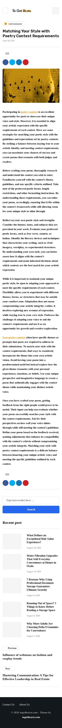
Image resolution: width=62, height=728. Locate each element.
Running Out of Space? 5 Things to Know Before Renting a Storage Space (41, 607)
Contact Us (8, 704)
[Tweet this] (12, 62)
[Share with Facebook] (5, 62)
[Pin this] (26, 62)
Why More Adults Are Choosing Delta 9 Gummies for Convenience (42, 627)
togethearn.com (31, 717)
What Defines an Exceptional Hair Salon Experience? (40, 539)
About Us (24, 704)
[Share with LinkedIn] (19, 62)
